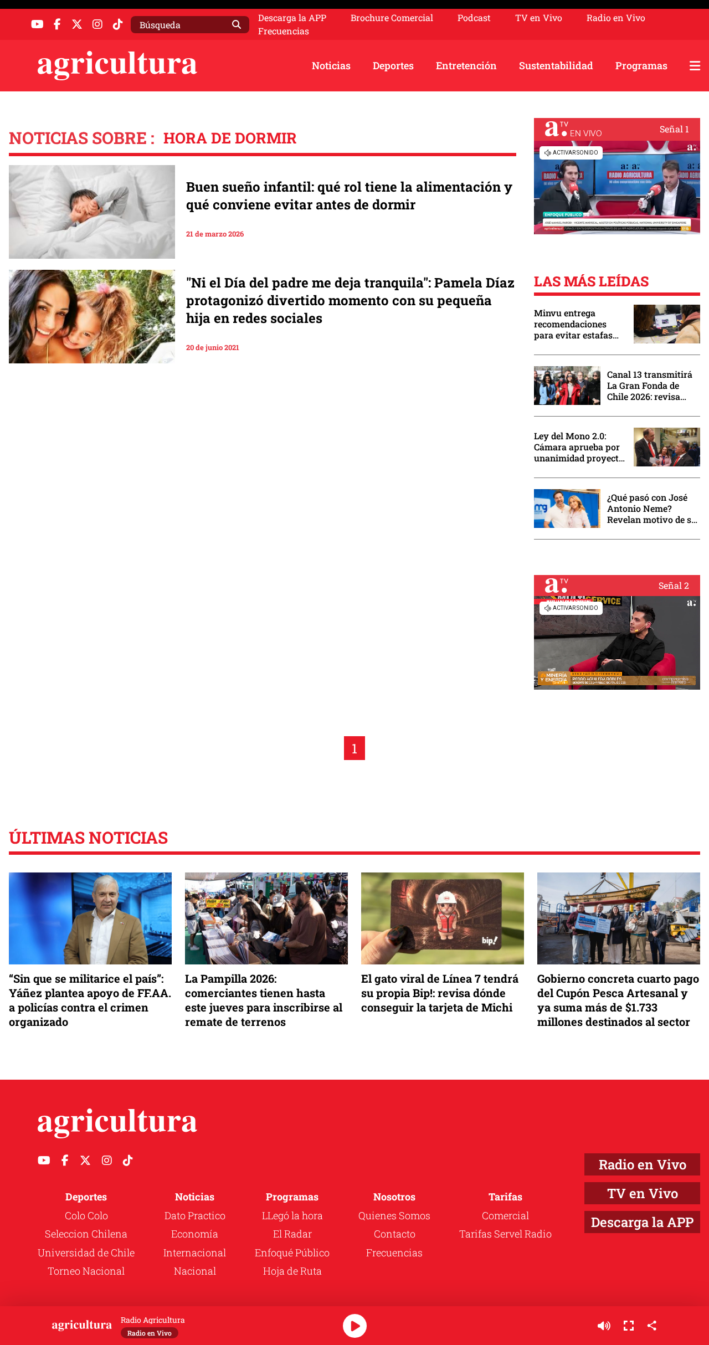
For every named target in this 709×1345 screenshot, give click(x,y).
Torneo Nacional (86, 1270)
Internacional (194, 1252)
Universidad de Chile (86, 1252)
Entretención (466, 65)
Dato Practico (195, 1215)
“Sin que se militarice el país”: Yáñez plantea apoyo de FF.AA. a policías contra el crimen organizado (90, 1000)
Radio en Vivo (616, 17)
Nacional (195, 1270)
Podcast (474, 17)
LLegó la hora (292, 1215)
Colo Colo (86, 1215)
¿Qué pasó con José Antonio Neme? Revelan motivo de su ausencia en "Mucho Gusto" (652, 508)
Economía (194, 1233)
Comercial (505, 1215)
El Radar (292, 1233)
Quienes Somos (394, 1215)
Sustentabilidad (556, 65)
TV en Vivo (538, 17)
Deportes (393, 65)
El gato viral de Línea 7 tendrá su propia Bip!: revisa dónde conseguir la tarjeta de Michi (439, 992)
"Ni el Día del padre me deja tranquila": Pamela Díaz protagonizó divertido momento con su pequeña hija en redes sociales (350, 300)
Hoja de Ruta (292, 1270)
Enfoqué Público (292, 1252)
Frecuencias (283, 31)
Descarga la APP (292, 17)
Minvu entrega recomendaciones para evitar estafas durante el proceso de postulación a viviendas (578, 324)
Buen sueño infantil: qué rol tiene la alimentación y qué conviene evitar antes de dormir (349, 195)
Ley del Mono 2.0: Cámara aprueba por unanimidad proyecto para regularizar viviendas (579, 447)
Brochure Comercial (392, 17)
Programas (641, 65)
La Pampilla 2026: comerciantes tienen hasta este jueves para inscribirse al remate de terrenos (263, 1000)
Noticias (331, 65)
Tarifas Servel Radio (505, 1233)
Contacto (394, 1233)
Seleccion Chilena (86, 1233)
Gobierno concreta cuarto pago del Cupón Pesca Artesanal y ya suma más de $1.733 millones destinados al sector (618, 1000)
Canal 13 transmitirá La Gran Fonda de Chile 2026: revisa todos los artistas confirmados (649, 385)
